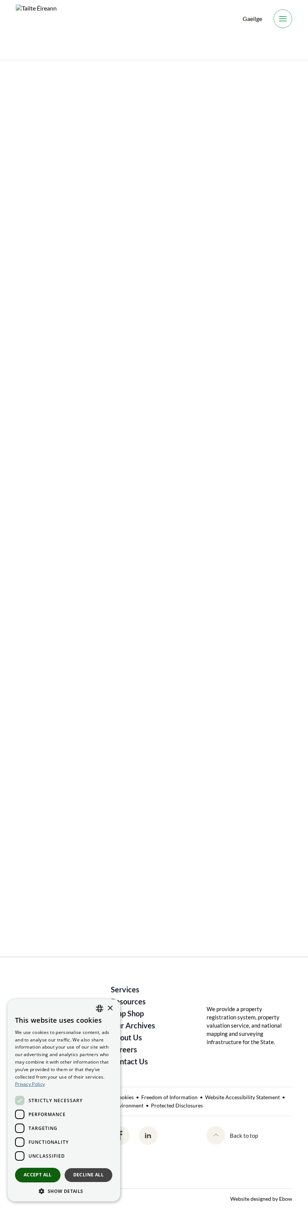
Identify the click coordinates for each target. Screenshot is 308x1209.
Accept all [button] (38, 1175)
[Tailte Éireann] (36, 18)
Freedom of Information (169, 1097)
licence (105, 586)
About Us (28, 72)
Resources (128, 1001)
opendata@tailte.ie (149, 880)
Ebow (285, 1199)
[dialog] (64, 1100)
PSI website (51, 561)
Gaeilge (252, 18)
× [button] (110, 1008)
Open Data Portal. (227, 283)
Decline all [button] (88, 1175)
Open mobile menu (282, 18)
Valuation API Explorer (77, 360)
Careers (124, 1049)
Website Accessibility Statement (242, 1097)
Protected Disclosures (177, 1105)
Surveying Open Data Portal (83, 469)
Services (125, 989)
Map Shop (127, 1013)
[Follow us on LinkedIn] (148, 1135)
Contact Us (129, 1061)
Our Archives (133, 1025)
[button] (64, 1190)
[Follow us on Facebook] (120, 1135)
